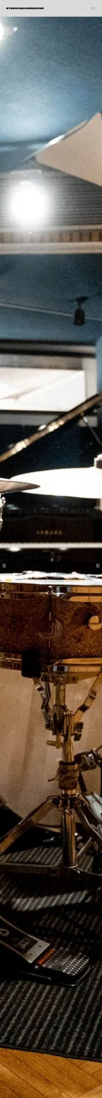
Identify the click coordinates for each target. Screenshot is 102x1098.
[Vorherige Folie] (4, 566)
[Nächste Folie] (98, 566)
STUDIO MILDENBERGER (25, 8)
